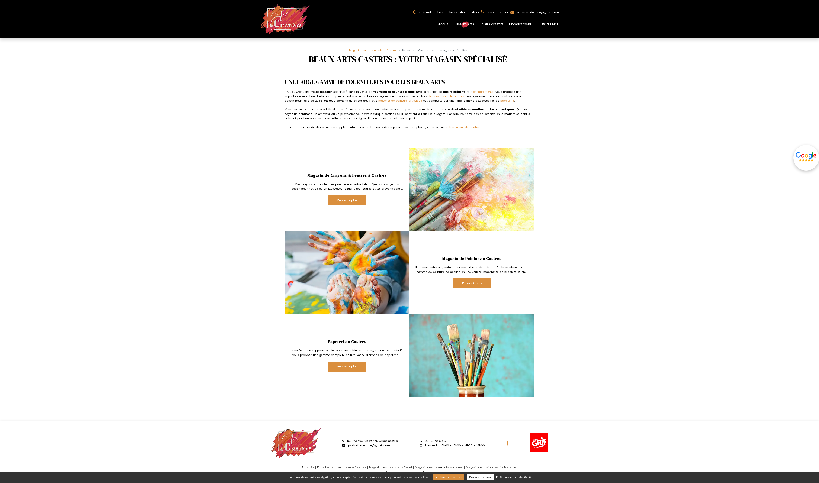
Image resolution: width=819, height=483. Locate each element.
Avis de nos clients (806, 158)
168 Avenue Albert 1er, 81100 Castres (372, 441)
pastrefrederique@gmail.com (537, 12)
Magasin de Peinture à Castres (471, 258)
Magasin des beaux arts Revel (390, 467)
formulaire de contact (465, 127)
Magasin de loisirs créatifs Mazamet (491, 467)
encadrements (483, 91)
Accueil (444, 24)
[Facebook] (507, 443)
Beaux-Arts (465, 24)
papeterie (507, 100)
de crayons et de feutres (446, 96)
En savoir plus (347, 200)
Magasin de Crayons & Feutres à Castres (347, 175)
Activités (308, 467)
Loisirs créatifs (491, 24)
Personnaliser (480, 477)
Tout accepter (450, 477)
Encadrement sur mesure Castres (341, 467)
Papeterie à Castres (347, 341)
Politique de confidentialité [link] (513, 477)
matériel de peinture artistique (400, 100)
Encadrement (520, 24)
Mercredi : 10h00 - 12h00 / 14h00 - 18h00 (448, 12)
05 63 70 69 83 (435, 441)
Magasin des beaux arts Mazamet (439, 467)
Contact (550, 24)
